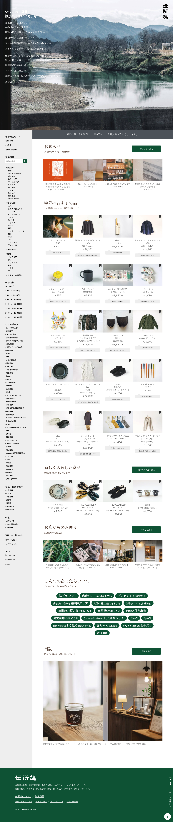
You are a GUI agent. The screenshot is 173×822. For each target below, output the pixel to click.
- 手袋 (9, 237)
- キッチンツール (14, 173)
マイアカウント (12, 544)
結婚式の (136, 610)
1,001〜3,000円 (12, 291)
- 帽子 (9, 228)
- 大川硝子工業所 (11, 337)
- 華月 (7, 357)
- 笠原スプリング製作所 (13, 347)
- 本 (8, 271)
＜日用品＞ (10, 168)
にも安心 (107, 625)
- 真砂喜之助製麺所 (12, 443)
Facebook (10, 560)
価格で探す (10, 282)
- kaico (7, 353)
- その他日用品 (13, 198)
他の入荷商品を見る (146, 470)
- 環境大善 (9, 363)
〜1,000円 (10, 286)
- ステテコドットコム (13, 395)
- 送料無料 (9, 527)
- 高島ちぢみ (9, 509)
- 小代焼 (8, 493)
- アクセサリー (13, 242)
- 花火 (9, 265)
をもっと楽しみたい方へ (97, 595)
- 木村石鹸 (9, 366)
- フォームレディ (11, 440)
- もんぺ (10, 206)
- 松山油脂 (9, 450)
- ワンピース (12, 245)
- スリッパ (11, 193)
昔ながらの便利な (70, 603)
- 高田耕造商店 (10, 398)
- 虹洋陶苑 (9, 411)
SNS (7, 551)
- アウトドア (12, 262)
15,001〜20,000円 (13, 309)
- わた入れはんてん (15, 209)
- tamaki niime (10, 402)
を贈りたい (109, 610)
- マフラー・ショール (15, 231)
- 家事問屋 (9, 350)
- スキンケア (12, 179)
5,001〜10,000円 (13, 300)
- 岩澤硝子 (9, 331)
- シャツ (10, 217)
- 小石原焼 (9, 496)
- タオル (10, 190)
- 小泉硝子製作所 (11, 369)
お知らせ (9, 141)
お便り (8, 145)
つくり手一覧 (12, 324)
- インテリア (12, 257)
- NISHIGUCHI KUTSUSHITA (15, 418)
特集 (7, 517)
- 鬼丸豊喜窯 (9, 344)
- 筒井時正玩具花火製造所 (14, 408)
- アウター (11, 211)
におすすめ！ (131, 595)
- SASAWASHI (10, 382)
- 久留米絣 (9, 490)
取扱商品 (9, 157)
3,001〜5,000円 (12, 295)
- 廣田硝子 (9, 434)
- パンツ (10, 225)
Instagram (10, 555)
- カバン (10, 239)
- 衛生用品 (11, 196)
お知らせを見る (146, 149)
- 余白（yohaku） (11, 479)
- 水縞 (7, 459)
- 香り (9, 260)
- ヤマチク (9, 475)
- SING (7, 392)
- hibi (7, 430)
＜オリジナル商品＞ (14, 275)
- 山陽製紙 (9, 389)
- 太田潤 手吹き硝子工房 (14, 341)
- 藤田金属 (9, 437)
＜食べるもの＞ (12, 249)
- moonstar (9, 469)
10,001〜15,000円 (13, 304)
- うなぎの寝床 (10, 334)
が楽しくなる (75, 610)
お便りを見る (146, 530)
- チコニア (9, 405)
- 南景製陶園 (9, 414)
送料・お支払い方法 (14, 535)
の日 (134, 618)
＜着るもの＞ (11, 203)
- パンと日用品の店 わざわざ (15, 427)
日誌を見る (146, 651)
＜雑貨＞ (9, 254)
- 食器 (9, 170)
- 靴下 (9, 234)
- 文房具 (10, 268)
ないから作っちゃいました (104, 618)
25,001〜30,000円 (13, 317)
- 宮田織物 (9, 466)
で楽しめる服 (65, 618)
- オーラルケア (13, 182)
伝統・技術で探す (14, 487)
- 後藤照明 (9, 373)
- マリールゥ (9, 456)
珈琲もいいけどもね (138, 603)
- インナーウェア (14, 214)
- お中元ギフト (10, 521)
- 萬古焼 (8, 500)
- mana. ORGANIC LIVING (15, 453)
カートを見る (11, 540)
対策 (102, 632)
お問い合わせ (11, 149)
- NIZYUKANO (10, 421)
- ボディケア (12, 176)
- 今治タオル (9, 506)
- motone (8, 472)
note (7, 564)
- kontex (8, 376)
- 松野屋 (8, 446)
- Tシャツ (11, 220)
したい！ (67, 595)
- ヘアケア (11, 184)
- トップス (11, 223)
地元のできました (107, 603)
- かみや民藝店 (10, 360)
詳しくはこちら (127, 134)
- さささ (8, 379)
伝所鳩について (13, 82)
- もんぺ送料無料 (11, 524)
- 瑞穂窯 (8, 463)
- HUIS (7, 424)
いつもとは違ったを (137, 625)
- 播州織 (8, 503)
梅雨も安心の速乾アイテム (72, 625)
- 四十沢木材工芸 (11, 328)
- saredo (8, 386)
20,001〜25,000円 (13, 313)
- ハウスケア (12, 187)
